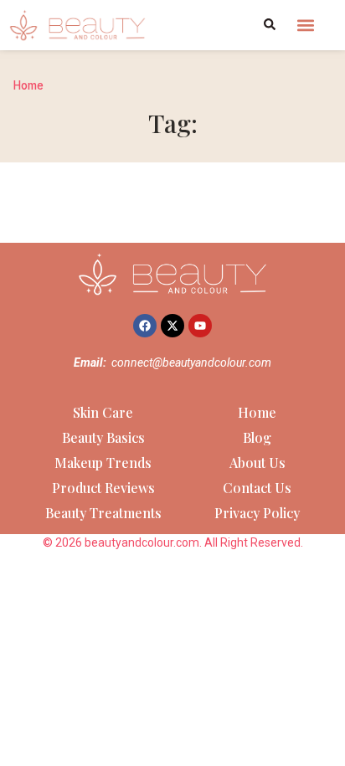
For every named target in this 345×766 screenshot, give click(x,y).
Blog (257, 437)
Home (28, 85)
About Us (257, 462)
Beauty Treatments (103, 513)
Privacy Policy (257, 513)
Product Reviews (103, 487)
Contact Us (257, 487)
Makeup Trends (103, 462)
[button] (306, 25)
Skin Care (103, 412)
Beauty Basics (103, 437)
